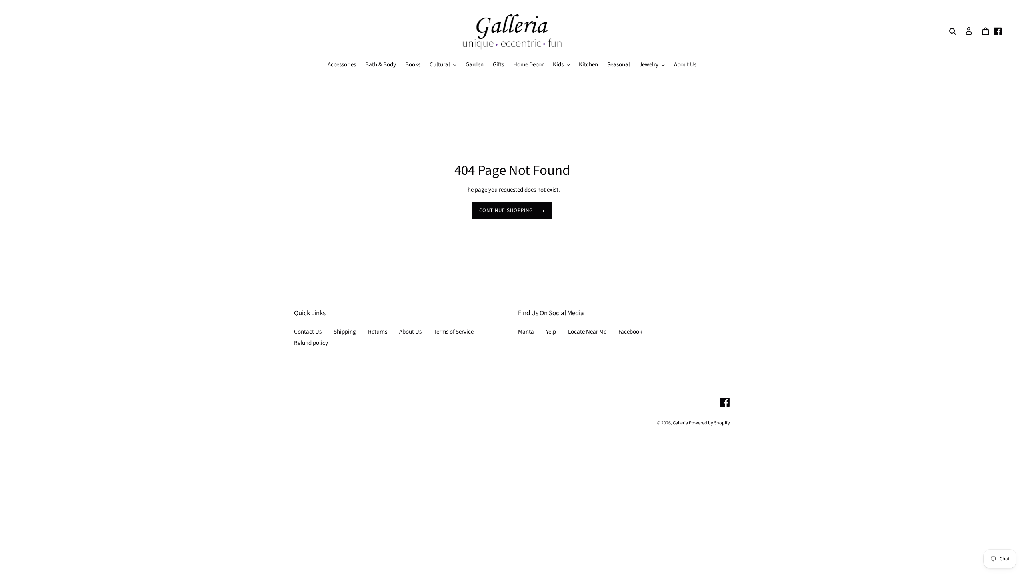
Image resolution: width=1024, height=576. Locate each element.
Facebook (630, 332)
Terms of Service (454, 332)
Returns (377, 332)
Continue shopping (506, 210)
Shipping (345, 332)
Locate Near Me (587, 332)
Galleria (681, 423)
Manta (526, 332)
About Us (410, 332)
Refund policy (311, 343)
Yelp (551, 332)
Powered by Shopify (709, 423)
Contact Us (308, 332)
